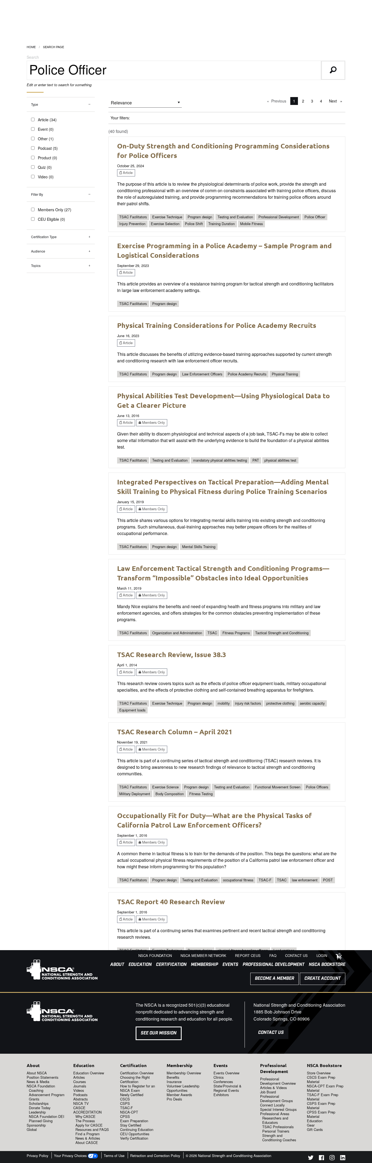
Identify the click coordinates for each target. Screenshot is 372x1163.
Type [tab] (34, 104)
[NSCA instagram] (332, 1158)
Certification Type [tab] (44, 236)
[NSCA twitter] (310, 1158)
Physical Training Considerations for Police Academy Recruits (216, 325)
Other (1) (46, 138)
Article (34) (47, 119)
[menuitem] (115, 964)
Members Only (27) (54, 209)
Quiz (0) (45, 167)
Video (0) (46, 176)
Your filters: (120, 117)
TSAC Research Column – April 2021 (174, 731)
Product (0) (47, 157)
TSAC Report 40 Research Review (171, 901)
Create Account (322, 978)
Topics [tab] (36, 265)
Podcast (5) (48, 148)
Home (31, 47)
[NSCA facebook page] (321, 1158)
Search (33, 57)
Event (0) (46, 129)
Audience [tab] (38, 251)
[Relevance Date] (145, 104)
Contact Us (271, 1032)
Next (337, 101)
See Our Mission (158, 1033)
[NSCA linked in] (342, 1158)
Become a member (274, 978)
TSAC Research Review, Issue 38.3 (171, 654)
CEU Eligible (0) (51, 219)
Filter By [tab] (37, 194)
